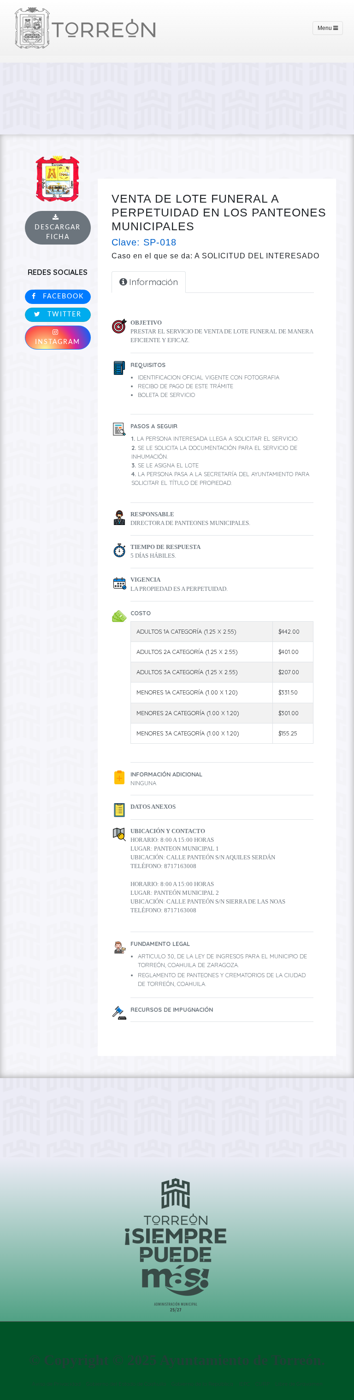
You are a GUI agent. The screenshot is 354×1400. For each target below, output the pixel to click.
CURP (262, 1383)
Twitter (63, 314)
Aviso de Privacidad (56, 1383)
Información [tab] (152, 281)
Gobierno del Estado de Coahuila (126, 1383)
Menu (325, 28)
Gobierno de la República (202, 1383)
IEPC (244, 1383)
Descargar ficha (58, 232)
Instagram (57, 342)
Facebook (62, 296)
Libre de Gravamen (299, 1383)
